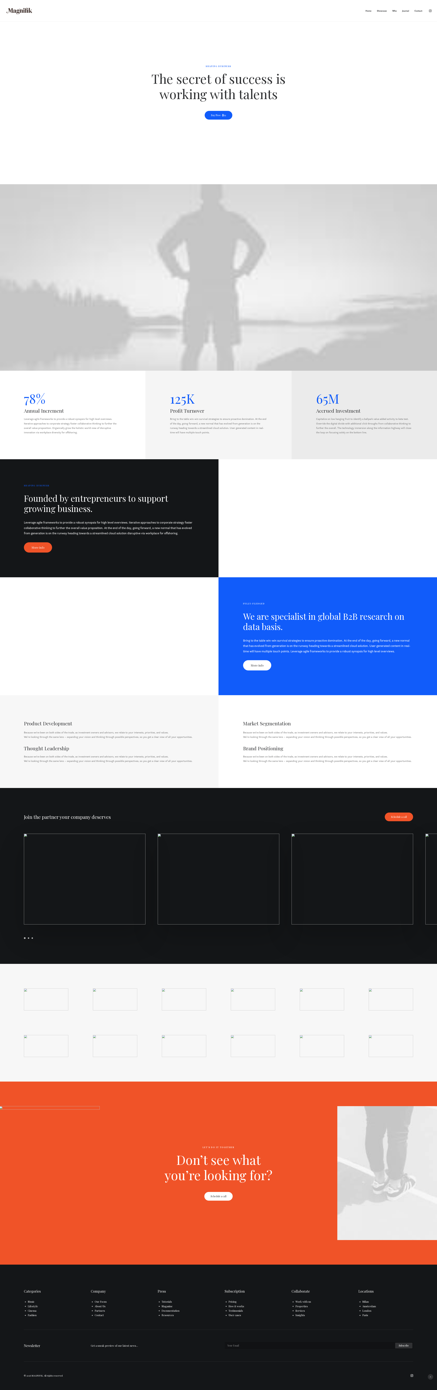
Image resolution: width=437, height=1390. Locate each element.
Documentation (170, 1310)
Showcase (382, 10)
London (366, 1310)
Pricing (233, 1301)
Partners (100, 1310)
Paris (365, 1315)
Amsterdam (369, 1306)
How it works (236, 1306)
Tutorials (167, 1301)
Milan (365, 1301)
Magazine (167, 1306)
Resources (168, 1315)
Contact (418, 10)
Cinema (32, 1310)
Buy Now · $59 (218, 115)
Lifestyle (33, 1306)
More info (38, 547)
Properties (301, 1306)
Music (31, 1301)
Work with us (303, 1301)
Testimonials (236, 1310)
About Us (100, 1306)
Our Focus (101, 1301)
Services (300, 1310)
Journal (405, 10)
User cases (235, 1315)
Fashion (32, 1315)
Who (394, 10)
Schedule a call (399, 817)
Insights (300, 1315)
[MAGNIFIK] (19, 10)
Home (368, 10)
